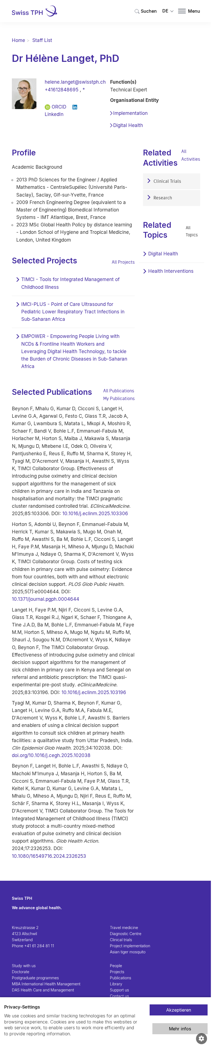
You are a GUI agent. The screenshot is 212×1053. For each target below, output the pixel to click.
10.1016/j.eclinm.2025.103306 (95, 513)
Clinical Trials (166, 181)
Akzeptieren (178, 1010)
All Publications (118, 390)
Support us (119, 990)
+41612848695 (61, 89)
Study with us (24, 965)
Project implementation (130, 945)
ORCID (59, 107)
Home (18, 40)
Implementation (130, 113)
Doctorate (20, 971)
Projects (117, 971)
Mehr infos (180, 1028)
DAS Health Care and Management (43, 990)
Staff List (42, 40)
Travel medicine (124, 927)
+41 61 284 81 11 (39, 945)
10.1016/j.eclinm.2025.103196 (94, 692)
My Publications (119, 398)
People (116, 965)
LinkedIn (54, 114)
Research (162, 198)
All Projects (123, 262)
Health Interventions (171, 271)
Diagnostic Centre (125, 933)
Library (116, 983)
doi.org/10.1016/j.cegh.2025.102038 (51, 755)
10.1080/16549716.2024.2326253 (49, 856)
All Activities (190, 155)
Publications (120, 977)
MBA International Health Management (46, 983)
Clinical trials (121, 939)
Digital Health (128, 125)
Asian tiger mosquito (127, 951)
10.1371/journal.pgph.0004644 (45, 599)
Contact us (119, 996)
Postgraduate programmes (35, 977)
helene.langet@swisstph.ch (75, 82)
